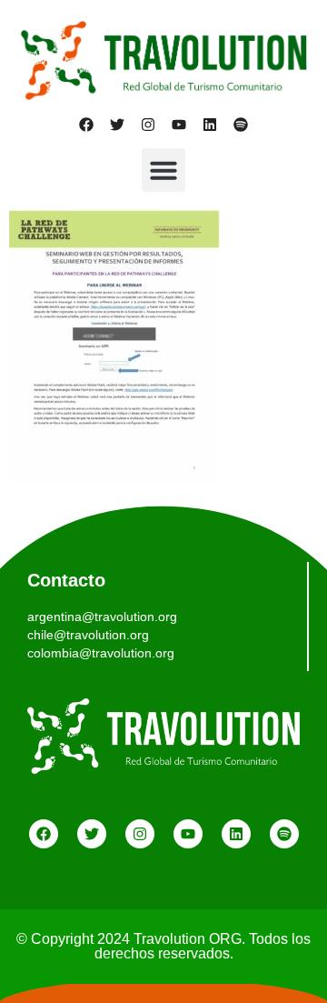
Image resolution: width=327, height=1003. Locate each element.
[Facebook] (86, 124)
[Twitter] (117, 124)
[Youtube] (178, 124)
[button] (163, 170)
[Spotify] (240, 124)
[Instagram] (148, 124)
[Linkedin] (209, 124)
